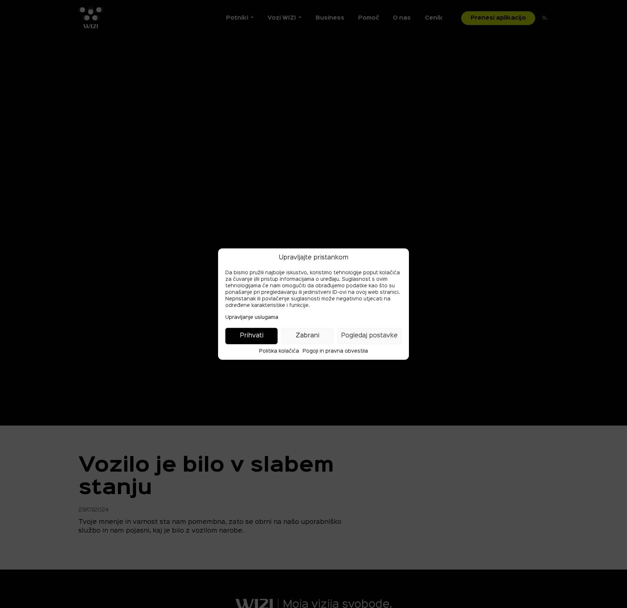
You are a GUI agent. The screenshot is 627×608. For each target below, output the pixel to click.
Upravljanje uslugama (251, 317)
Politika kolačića (279, 351)
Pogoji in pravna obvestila (335, 351)
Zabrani (307, 335)
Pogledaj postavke (369, 335)
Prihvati (251, 335)
